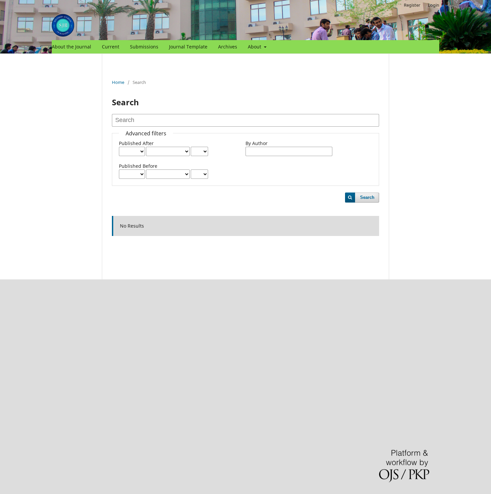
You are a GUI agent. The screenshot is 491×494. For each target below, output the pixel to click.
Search (367, 197)
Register (412, 5)
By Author (257, 143)
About (255, 46)
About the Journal (71, 46)
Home (118, 82)
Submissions (144, 46)
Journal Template (188, 46)
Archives (227, 46)
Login (433, 5)
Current (110, 46)
